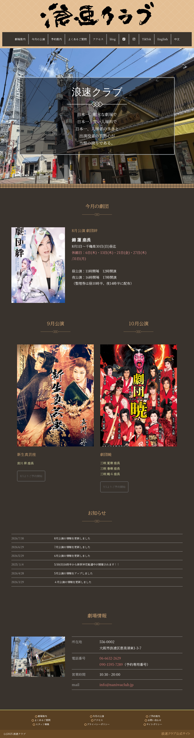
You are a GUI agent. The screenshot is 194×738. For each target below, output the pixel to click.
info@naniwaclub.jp (116, 684)
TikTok (146, 39)
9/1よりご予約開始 (114, 487)
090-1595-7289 (111, 664)
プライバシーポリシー (98, 724)
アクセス (98, 39)
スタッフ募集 (42, 724)
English (162, 39)
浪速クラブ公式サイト (175, 733)
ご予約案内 (154, 716)
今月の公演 (38, 39)
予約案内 (56, 39)
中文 (176, 39)
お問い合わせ (154, 720)
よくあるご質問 (77, 39)
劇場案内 (20, 39)
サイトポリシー (154, 724)
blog (113, 39)
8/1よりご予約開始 (31, 476)
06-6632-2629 (110, 658)
